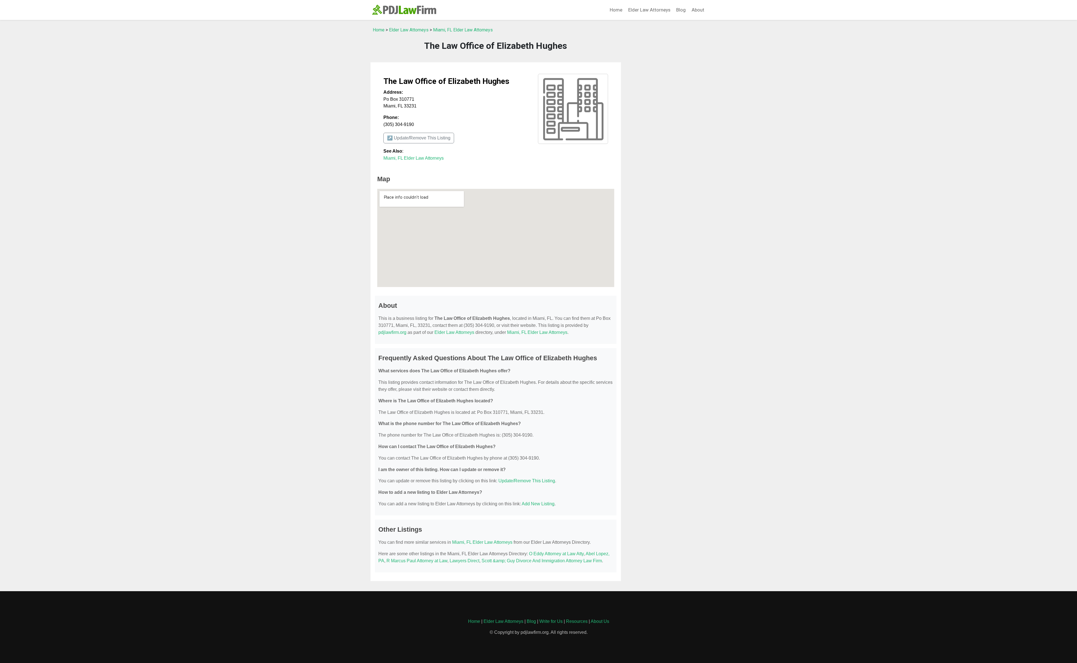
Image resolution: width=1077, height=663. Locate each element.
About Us (600, 621)
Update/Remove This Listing (526, 480)
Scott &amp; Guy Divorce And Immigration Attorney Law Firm (542, 560)
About (698, 10)
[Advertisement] (667, 108)
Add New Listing (538, 503)
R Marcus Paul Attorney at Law (416, 560)
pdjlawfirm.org (392, 332)
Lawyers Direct (464, 560)
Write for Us (551, 621)
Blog (681, 10)
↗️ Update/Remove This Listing (418, 138)
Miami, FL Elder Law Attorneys (463, 30)
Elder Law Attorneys (649, 10)
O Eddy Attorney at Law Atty (556, 553)
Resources (577, 621)
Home (616, 10)
